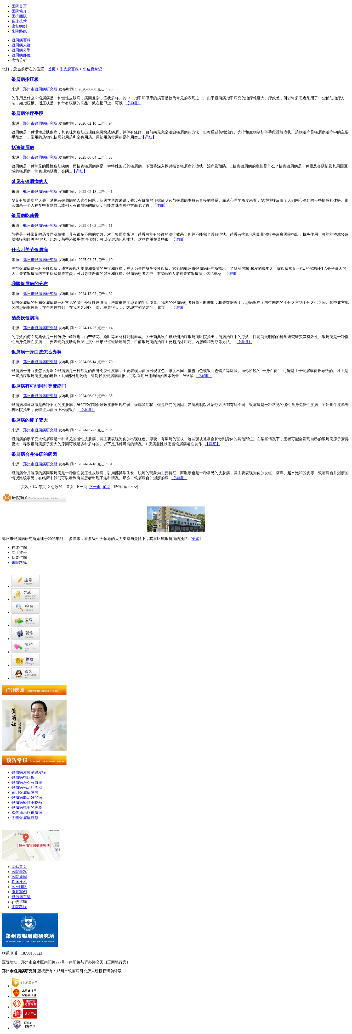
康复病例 (19, 26)
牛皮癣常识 (92, 69)
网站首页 (19, 867)
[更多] (196, 539)
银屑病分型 (21, 50)
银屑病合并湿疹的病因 (34, 454)
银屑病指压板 (25, 79)
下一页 (95, 487)
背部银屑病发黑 (24, 792)
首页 (52, 69)
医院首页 (19, 6)
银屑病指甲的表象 (26, 808)
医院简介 (19, 11)
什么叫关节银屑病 (29, 249)
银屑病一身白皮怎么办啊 (36, 351)
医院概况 (19, 872)
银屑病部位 (21, 55)
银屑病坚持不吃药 (26, 803)
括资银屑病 (22, 147)
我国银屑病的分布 (29, 283)
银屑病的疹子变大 (29, 419)
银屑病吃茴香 (25, 215)
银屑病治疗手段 (27, 113)
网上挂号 (19, 552)
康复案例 (19, 892)
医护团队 (19, 16)
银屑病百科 (21, 40)
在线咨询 (19, 547)
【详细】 (133, 103)
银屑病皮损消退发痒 (28, 772)
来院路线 (19, 31)
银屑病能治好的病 (26, 797)
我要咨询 (19, 558)
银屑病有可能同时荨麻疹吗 (38, 386)
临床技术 (19, 21)
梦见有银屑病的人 (29, 181)
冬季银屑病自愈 (24, 818)
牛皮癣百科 (69, 69)
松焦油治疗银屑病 (26, 813)
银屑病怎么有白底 (26, 782)
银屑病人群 (21, 45)
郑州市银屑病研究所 (40, 89)
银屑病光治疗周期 (26, 787)
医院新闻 (19, 877)
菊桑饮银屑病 (25, 317)
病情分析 (19, 60)
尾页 (106, 487)
